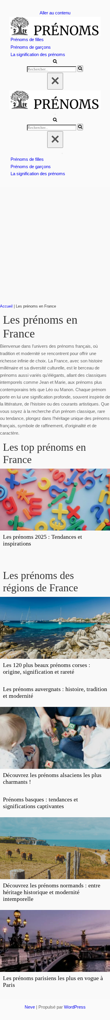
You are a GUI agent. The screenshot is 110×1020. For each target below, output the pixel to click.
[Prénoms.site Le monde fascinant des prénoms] (55, 26)
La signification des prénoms (38, 54)
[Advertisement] (55, 245)
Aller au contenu (55, 12)
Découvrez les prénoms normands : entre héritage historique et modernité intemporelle (51, 892)
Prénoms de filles (27, 39)
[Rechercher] (55, 61)
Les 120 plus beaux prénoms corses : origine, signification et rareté (46, 668)
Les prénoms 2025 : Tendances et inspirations (42, 540)
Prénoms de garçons (31, 47)
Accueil (6, 306)
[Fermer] (55, 81)
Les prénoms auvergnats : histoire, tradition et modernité (55, 692)
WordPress (75, 1006)
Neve (30, 1006)
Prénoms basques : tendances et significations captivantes (40, 802)
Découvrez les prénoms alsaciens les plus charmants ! (52, 778)
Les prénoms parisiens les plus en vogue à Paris (53, 981)
